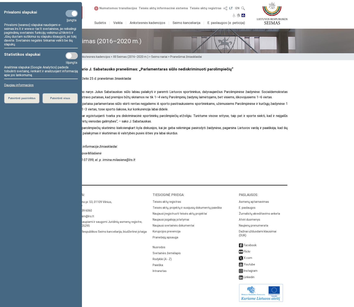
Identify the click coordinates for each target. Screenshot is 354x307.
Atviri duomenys (249, 219)
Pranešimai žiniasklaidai (186, 56)
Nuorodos (159, 247)
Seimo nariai (159, 56)
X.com (248, 257)
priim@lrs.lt (86, 216)
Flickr (247, 251)
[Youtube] (241, 264)
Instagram (251, 270)
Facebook (250, 245)
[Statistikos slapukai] (72, 55)
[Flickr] (241, 251)
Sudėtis (100, 23)
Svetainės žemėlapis (167, 253)
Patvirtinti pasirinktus (21, 98)
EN (237, 8)
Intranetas (160, 271)
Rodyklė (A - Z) (162, 259)
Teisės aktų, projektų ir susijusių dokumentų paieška (187, 207)
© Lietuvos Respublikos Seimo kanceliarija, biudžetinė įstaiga (106, 231)
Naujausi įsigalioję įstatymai (171, 219)
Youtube (249, 264)
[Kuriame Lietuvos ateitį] (261, 300)
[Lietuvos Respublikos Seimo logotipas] (272, 13)
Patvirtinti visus (60, 98)
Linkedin (249, 277)
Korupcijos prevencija (166, 231)
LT (231, 8)
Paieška (158, 265)
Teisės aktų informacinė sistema (163, 8)
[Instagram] (241, 270)
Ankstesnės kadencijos (147, 23)
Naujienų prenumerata (253, 225)
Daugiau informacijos (19, 85)
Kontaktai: (75, 195)
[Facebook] (241, 245)
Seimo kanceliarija (186, 23)
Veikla (118, 23)
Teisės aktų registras (205, 8)
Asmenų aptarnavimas (254, 201)
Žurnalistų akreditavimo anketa (259, 213)
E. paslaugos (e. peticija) (226, 23)
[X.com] (241, 257)
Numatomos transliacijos (118, 8)
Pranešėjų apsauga (165, 237)
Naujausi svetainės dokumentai (173, 225)
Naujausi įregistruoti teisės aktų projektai (180, 213)
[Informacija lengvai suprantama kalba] (243, 16)
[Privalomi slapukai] (72, 13)
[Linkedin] (241, 277)
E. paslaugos (247, 207)
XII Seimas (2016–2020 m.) (130, 56)
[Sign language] (238, 16)
